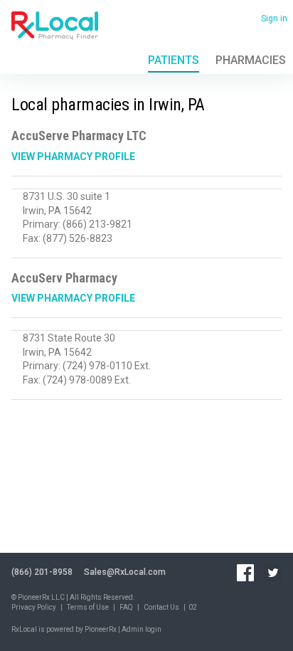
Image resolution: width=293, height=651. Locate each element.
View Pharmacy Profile (73, 156)
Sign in (274, 18)
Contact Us (161, 607)
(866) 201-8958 (42, 572)
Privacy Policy (33, 607)
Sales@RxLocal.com (125, 572)
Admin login (141, 629)
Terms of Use (88, 607)
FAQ (126, 607)
